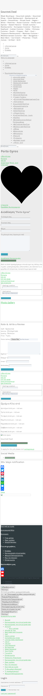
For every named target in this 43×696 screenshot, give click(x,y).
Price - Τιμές (5, 336)
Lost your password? (8, 693)
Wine (15, 90)
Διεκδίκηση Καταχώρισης (11, 258)
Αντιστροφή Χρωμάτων (9, 611)
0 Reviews (4, 165)
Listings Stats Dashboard (14, 640)
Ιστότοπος (4, 365)
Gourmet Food (8, 11)
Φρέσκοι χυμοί (19, 140)
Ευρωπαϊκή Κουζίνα (21, 104)
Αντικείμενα (10, 46)
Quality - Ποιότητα (7, 333)
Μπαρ (16, 129)
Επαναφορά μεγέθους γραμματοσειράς (21, 594)
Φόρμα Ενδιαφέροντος (14, 555)
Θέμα (3, 229)
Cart (6, 634)
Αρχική (7, 620)
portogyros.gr (29, 449)
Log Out (7, 643)
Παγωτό (16, 136)
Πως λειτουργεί (11, 558)
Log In (7, 642)
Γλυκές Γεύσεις (19, 97)
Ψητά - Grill (18, 143)
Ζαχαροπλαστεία (20, 106)
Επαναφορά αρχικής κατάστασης (13, 607)
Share (3, 492)
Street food (17, 87)
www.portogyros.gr (8, 281)
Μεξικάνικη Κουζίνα (21, 124)
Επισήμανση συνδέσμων (10, 604)
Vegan (15, 88)
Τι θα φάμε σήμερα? (13, 669)
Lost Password (10, 645)
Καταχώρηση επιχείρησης (15, 553)
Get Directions (6, 283)
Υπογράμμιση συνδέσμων (10, 602)
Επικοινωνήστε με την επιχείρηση (14, 443)
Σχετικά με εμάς (7, 526)
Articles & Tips (10, 630)
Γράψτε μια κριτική (8, 261)
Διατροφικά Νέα (7, 530)
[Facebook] (21, 467)
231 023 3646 (5, 279)
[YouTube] (21, 572)
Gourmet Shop (18, 79)
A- (2, 594)
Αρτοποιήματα (19, 93)
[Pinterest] (21, 473)
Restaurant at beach (20, 83)
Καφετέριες (19, 113)
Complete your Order (12, 638)
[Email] (21, 476)
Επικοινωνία (10, 560)
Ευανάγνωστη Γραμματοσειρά (12, 599)
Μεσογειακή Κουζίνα (21, 127)
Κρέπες (16, 118)
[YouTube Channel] (21, 575)
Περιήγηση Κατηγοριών (14, 73)
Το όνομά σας (6, 217)
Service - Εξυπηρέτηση (9, 331)
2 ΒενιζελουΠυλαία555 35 (5, 158)
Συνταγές (4, 534)
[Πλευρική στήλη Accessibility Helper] (8, 587)
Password (5, 686)
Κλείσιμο (5, 589)
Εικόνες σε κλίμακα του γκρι (11, 609)
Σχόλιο (4, 354)
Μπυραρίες (18, 133)
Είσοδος (8, 50)
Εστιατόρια (18, 102)
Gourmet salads (19, 77)
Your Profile (9, 651)
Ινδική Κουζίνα (19, 111)
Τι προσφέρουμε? (12, 671)
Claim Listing (10, 636)
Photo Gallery (8, 302)
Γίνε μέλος (9, 538)
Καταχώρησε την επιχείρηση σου (18, 622)
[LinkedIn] (21, 479)
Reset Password (10, 649)
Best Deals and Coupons (13, 632)
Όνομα (4, 358)
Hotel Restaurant (19, 81)
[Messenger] (21, 486)
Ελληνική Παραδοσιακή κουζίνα (26, 99)
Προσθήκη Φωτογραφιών (10, 207)
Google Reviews (10, 542)
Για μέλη (8, 653)
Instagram (8, 583)
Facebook (8, 581)
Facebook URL (10, 458)
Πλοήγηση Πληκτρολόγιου (10, 597)
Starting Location (8, 285)
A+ (5, 594)
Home (7, 48)
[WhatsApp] (21, 482)
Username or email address (11, 682)
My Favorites (9, 647)
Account (8, 627)
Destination (6, 291)
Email (3, 361)
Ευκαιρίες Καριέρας (13, 658)
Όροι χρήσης (10, 540)
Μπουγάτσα (18, 131)
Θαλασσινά (18, 108)
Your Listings (13, 628)
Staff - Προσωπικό (7, 329)
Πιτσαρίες (17, 138)
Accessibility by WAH (8, 616)
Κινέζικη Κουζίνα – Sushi (23, 115)
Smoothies (17, 85)
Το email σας (6, 223)
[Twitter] (21, 470)
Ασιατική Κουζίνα (20, 95)
